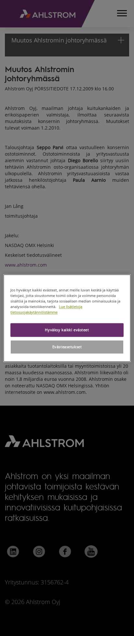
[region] (66, 318)
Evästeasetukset (67, 346)
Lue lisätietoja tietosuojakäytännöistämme (46, 309)
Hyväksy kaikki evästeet (67, 329)
